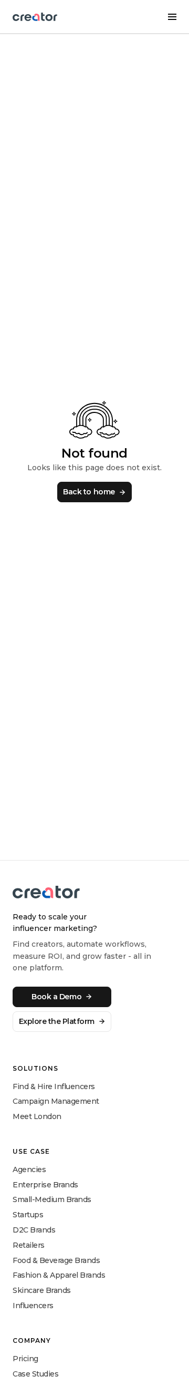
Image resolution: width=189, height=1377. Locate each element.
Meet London (37, 1116)
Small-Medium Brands (52, 1199)
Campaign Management (56, 1101)
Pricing (25, 1358)
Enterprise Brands (45, 1184)
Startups (28, 1214)
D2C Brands (34, 1230)
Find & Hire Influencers (54, 1086)
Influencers (33, 1305)
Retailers (29, 1245)
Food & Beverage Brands (56, 1260)
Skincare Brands (42, 1290)
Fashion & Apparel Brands (59, 1275)
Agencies (29, 1169)
